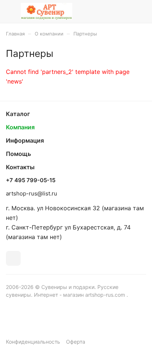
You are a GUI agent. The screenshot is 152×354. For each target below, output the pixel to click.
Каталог (18, 114)
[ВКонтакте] (13, 258)
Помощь (18, 153)
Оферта (75, 341)
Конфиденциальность (33, 341)
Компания (20, 127)
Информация (25, 140)
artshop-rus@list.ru (31, 193)
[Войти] (125, 11)
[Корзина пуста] (140, 11)
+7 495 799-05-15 (30, 180)
